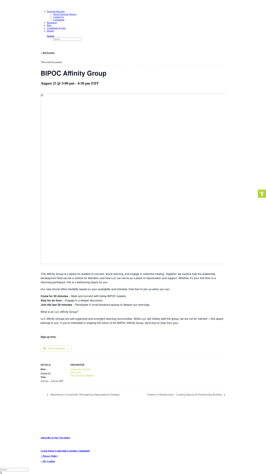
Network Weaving (56, 11)
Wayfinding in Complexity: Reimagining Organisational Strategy (85, 394)
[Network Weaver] (133, 4)
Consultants (58, 19)
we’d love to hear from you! (161, 323)
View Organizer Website (82, 375)
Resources (52, 22)
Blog (49, 25)
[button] (262, 194)
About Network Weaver (64, 14)
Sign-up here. (49, 337)
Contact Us (58, 17)
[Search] (14, 469)
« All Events (47, 53)
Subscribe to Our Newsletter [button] (55, 437)
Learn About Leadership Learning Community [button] (65, 451)
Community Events (56, 28)
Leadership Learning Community (80, 370)
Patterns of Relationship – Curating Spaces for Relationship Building (184, 394)
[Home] (73, 414)
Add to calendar (56, 348)
